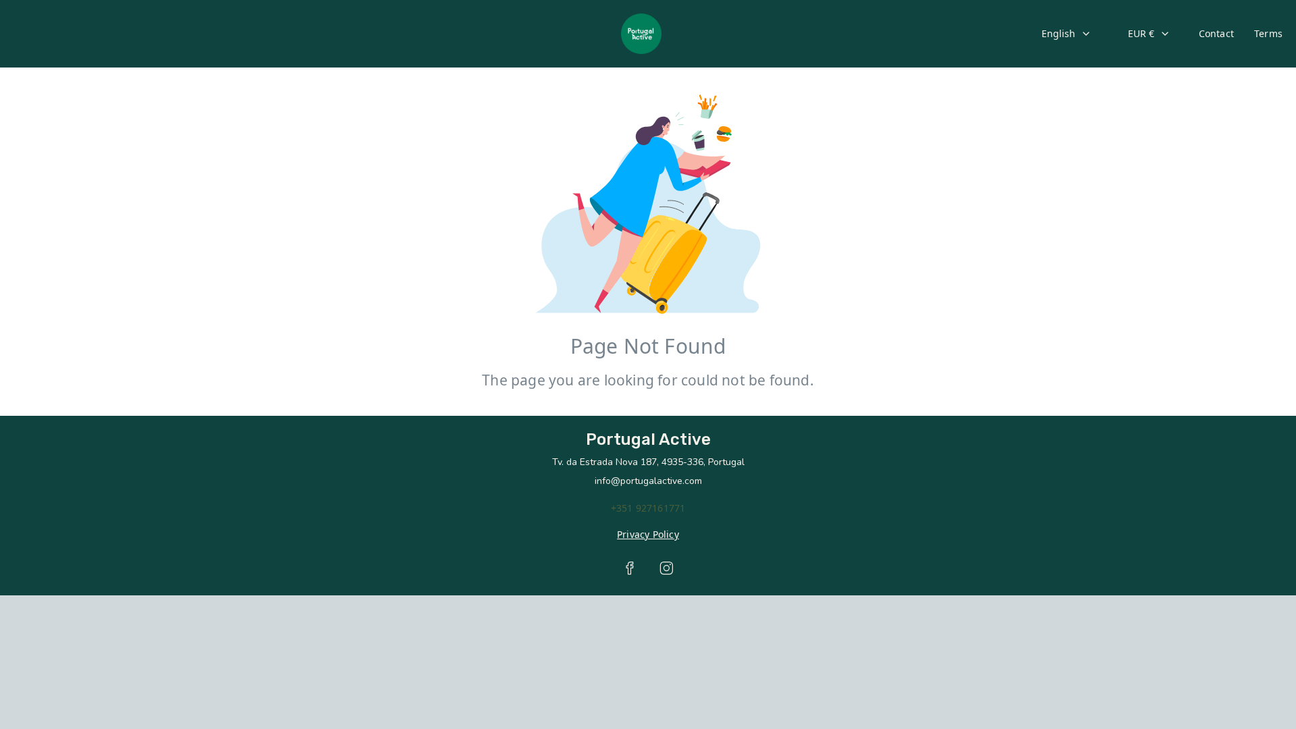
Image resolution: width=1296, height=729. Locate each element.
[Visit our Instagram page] (666, 568)
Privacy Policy (648, 534)
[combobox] (1066, 33)
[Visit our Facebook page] (630, 568)
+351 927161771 (648, 508)
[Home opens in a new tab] (641, 34)
